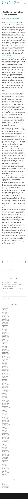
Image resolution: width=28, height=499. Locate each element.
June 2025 (4, 327)
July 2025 (4, 326)
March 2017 (5, 467)
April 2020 (4, 414)
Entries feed (5, 484)
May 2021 (4, 396)
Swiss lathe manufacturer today (9, 286)
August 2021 (5, 391)
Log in (3, 483)
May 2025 (4, 329)
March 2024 (5, 349)
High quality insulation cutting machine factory (12, 284)
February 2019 (5, 434)
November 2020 (5, 404)
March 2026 (5, 315)
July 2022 (4, 377)
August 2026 (5, 308)
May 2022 (4, 380)
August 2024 (5, 342)
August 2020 (5, 408)
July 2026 (4, 309)
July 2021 (4, 393)
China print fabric (6, 55)
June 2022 (4, 379)
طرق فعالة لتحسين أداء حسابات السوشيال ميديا (11, 291)
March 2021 (5, 398)
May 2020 (4, 413)
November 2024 (5, 337)
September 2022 (6, 374)
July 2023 (4, 360)
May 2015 (4, 471)
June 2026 (4, 310)
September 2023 (6, 357)
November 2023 (5, 354)
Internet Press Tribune (11, 2)
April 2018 (4, 448)
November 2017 (5, 455)
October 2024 (5, 339)
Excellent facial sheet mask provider (10, 282)
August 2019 (5, 425)
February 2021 (5, 400)
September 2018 (6, 441)
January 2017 (5, 470)
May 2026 (4, 312)
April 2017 (4, 465)
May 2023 (4, 363)
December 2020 (5, 403)
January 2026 (5, 318)
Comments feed (5, 486)
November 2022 (5, 371)
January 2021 (5, 401)
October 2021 (5, 389)
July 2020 (4, 410)
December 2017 (5, 454)
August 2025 (5, 325)
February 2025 (5, 333)
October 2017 (5, 457)
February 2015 (5, 472)
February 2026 (5, 316)
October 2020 (5, 406)
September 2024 (6, 340)
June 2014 (4, 474)
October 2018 (5, 440)
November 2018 (5, 438)
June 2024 (4, 344)
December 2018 (5, 437)
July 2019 (4, 427)
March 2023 (5, 366)
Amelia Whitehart (16, 18)
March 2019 (5, 433)
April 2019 (4, 431)
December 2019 (5, 420)
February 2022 (5, 384)
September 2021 (6, 390)
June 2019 (4, 428)
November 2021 (5, 387)
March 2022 (5, 383)
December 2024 (5, 336)
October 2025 (5, 322)
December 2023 (5, 353)
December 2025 (5, 319)
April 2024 (4, 347)
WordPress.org (5, 487)
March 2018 (5, 450)
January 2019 (5, 435)
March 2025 (5, 332)
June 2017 (4, 462)
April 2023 (4, 364)
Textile (13, 19)
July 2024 (4, 343)
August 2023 (5, 359)
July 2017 (4, 461)
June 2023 (4, 362)
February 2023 (5, 367)
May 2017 (4, 464)
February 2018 (5, 451)
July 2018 (4, 444)
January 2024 (5, 352)
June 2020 (4, 411)
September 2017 (6, 458)
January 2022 (5, 386)
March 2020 (5, 416)
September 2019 (6, 424)
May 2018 (4, 447)
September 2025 (6, 323)
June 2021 (4, 394)
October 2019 (5, 423)
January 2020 (5, 418)
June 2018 (4, 445)
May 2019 (4, 430)
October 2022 (5, 373)
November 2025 (5, 320)
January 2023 (5, 369)
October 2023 (5, 356)
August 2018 (5, 443)
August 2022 (5, 376)
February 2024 (5, 350)
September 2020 (6, 407)
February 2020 (5, 417)
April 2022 (4, 381)
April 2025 (4, 330)
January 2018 (5, 452)
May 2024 (4, 346)
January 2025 (5, 335)
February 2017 (5, 468)
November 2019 (5, 421)
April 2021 (4, 397)
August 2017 (5, 460)
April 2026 (4, 313)
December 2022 (5, 370)
